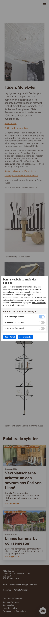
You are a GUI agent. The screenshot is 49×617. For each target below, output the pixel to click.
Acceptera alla (25, 337)
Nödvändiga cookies (15, 317)
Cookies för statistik (15, 328)
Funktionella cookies (15, 322)
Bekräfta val (10, 337)
